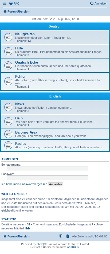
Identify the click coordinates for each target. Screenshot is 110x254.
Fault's (20, 144)
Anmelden (9, 159)
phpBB (41, 244)
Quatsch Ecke (26, 62)
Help (19, 118)
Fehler (20, 77)
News (19, 104)
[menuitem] (14, 3)
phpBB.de (73, 246)
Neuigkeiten (25, 34)
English (55, 96)
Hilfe (19, 48)
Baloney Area (26, 132)
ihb (27, 228)
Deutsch (55, 26)
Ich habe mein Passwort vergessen (24, 184)
